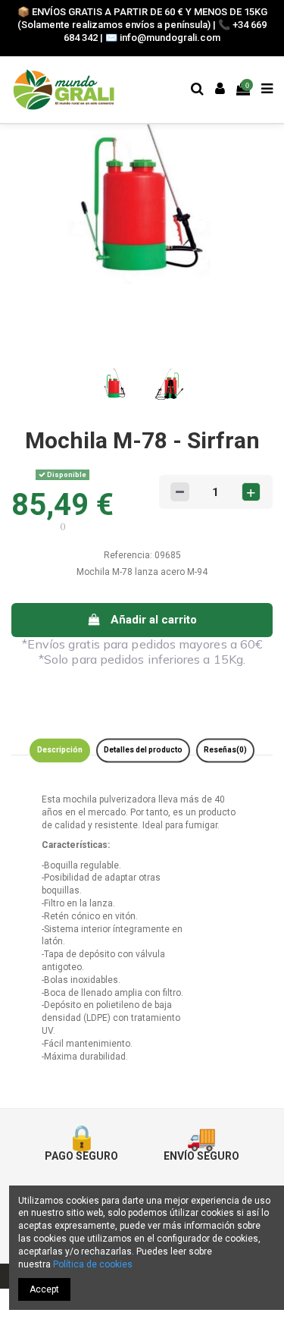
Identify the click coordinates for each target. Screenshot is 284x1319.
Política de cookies (93, 1264)
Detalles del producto (143, 750)
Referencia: (128, 555)
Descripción (60, 750)
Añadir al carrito (154, 620)
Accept (44, 1289)
